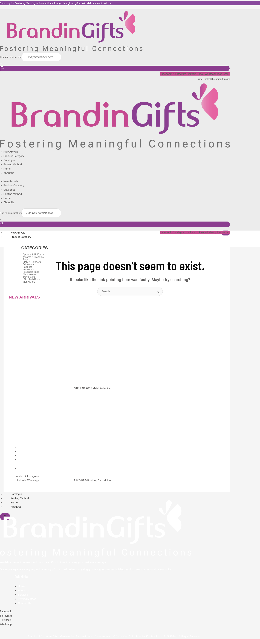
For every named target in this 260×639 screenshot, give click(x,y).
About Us (9, 173)
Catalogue (9, 160)
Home (7, 168)
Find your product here (11, 57)
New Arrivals (11, 151)
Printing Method (13, 164)
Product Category (14, 156)
